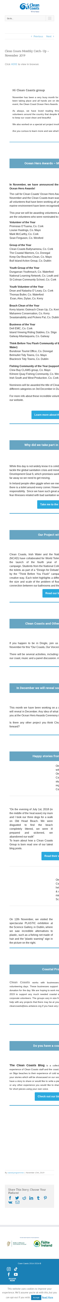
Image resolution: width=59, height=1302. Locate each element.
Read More (47, 1297)
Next (48, 36)
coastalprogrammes (16, 1172)
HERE (14, 64)
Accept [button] (36, 1297)
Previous (38, 36)
